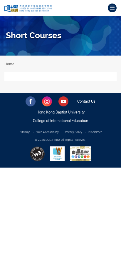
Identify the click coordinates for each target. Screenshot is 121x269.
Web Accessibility (47, 132)
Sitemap (25, 132)
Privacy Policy (73, 132)
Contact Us (86, 101)
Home (9, 63)
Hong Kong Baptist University (60, 112)
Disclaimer (95, 132)
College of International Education (60, 120)
